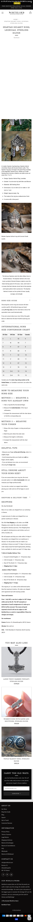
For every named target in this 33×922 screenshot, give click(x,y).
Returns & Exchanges (7, 843)
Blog (3, 815)
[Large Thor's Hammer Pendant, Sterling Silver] (16, 662)
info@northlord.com (7, 862)
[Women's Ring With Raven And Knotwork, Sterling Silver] (16, 702)
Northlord (16, 37)
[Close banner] (31, 2)
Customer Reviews (7, 823)
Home (16, 19)
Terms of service (6, 834)
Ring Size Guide (6, 812)
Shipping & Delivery (7, 840)
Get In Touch (5, 820)
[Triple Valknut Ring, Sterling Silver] (16, 742)
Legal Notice (5, 837)
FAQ (3, 848)
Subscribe (15, 793)
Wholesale (4, 851)
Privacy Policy (5, 831)
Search (3, 817)
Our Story (4, 809)
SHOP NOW (17, 3)
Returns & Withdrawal (8, 854)
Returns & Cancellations (8, 845)
